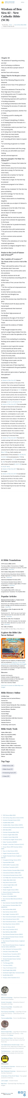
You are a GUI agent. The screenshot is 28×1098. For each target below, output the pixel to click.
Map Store (4, 1083)
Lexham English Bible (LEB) (10, 885)
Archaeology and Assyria (8, 724)
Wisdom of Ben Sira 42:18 (9, 474)
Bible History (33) (8, 765)
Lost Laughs (4, 1080)
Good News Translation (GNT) (10, 867)
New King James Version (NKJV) (11, 924)
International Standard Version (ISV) (12, 875)
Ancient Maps (5, 713)
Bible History (8, 1093)
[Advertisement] (14, 43)
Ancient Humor (5, 711)
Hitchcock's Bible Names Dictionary (11, 747)
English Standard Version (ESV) (11, 853)
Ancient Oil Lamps (6, 716)
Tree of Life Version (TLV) (9, 968)
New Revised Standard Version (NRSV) (13, 934)
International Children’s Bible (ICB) (11, 872)
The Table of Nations (7, 627)
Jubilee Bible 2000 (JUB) (9, 880)
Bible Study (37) (8, 769)
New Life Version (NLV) (9, 927)
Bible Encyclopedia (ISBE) (8, 734)
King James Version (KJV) (9, 882)
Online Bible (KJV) (6, 732)
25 (2, 457)
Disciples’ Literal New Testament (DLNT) (13, 844)
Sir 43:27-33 (17, 464)
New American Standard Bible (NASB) (12, 903)
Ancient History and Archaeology (10, 707)
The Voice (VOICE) (7, 965)
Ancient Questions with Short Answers (12, 718)
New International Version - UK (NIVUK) (13, 921)
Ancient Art (4, 700)
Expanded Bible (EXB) (8, 862)
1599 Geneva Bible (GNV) (8, 563)
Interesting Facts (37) (10, 772)
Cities (2, 1015)
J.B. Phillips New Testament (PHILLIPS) (13, 877)
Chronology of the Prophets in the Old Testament (12, 610)
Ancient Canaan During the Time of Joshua (13, 705)
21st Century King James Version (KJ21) (12, 572)
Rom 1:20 (4, 452)
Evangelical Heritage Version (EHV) (12, 860)
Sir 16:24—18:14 (5, 466)
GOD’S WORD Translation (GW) (11, 865)
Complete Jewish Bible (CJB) (10, 837)
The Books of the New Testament (10, 619)
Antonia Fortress (6, 722)
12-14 (20, 390)
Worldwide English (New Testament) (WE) (13, 972)
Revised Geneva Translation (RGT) (12, 954)
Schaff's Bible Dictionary (8, 750)
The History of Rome (7, 1038)
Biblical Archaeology (7, 997)
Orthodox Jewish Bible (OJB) (10, 951)
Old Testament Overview (8, 1066)
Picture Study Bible (6, 754)
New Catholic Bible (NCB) (20, 25)
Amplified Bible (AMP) (7, 587)
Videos (3, 756)
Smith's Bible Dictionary (8, 739)
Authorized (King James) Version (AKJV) (13, 827)
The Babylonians (5, 1051)
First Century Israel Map (7, 1011)
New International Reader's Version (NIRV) (14, 916)
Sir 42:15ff (20, 454)
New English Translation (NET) (11, 914)
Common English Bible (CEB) (10, 834)
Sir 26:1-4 (9, 402)
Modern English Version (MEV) (10, 890)
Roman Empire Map (6, 1031)
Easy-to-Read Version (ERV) (10, 851)
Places (11, 1035)
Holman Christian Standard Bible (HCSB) (13, 870)
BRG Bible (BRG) (7, 830)
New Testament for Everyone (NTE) (12, 949)
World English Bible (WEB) (9, 970)
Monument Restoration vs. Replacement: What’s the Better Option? (12, 600)
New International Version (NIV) (11, 919)
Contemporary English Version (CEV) (12, 839)
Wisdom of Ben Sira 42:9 (9, 380)
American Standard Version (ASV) (11, 579)
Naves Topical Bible (6, 737)
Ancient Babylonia (6, 703)
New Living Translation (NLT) (10, 929)
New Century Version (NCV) (10, 912)
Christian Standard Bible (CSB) (11, 832)
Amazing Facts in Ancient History (10, 698)
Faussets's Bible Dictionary (9, 743)
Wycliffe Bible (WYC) (8, 975)
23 (24, 454)
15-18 (14, 402)
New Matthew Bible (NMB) (9, 932)
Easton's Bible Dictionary (8, 741)
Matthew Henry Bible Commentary (11, 745)
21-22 (14, 459)
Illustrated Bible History (8, 752)
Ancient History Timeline (8, 709)
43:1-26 (5, 457)
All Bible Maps (5, 696)
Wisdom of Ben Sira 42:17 (9, 469)
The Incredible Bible (6, 1018)
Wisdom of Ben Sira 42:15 (9, 404)
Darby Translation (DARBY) (10, 842)
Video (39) (6, 776)
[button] (23, 2)
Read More (11, 569)
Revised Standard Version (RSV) (11, 956)
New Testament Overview (8, 1071)
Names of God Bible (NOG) (9, 896)
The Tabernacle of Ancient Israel (10, 1044)
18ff (20, 457)
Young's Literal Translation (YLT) (11, 977)
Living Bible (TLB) (7, 887)
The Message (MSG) (8, 963)
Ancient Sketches (6, 720)
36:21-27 (18, 402)
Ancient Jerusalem (6, 1002)
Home (10, 25)
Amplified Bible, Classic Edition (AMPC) (13, 825)
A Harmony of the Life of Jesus (10, 1076)
